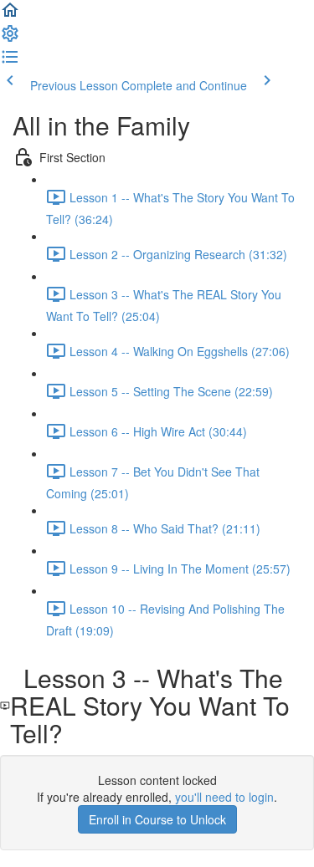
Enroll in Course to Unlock (157, 819)
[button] (10, 15)
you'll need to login (224, 796)
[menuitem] (10, 38)
